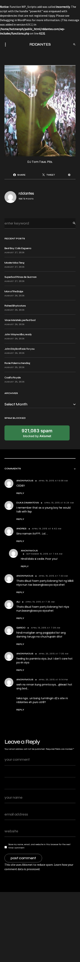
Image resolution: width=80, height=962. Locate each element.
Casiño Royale (12, 377)
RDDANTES (40, 44)
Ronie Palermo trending (17, 363)
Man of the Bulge (13, 291)
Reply (20, 493)
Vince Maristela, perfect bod (19, 320)
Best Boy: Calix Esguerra (17, 248)
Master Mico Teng (14, 262)
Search (71, 223)
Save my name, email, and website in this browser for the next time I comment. (39, 846)
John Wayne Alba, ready (18, 334)
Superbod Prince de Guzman (20, 277)
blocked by (37, 433)
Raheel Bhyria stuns (15, 305)
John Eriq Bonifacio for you (19, 348)
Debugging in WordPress (15, 20)
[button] (6, 44)
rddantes (26, 193)
